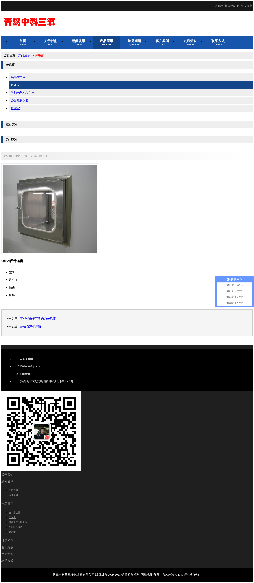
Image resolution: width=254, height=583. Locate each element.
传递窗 (39, 55)
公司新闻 (13, 490)
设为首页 (234, 6)
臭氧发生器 (18, 77)
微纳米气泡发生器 (23, 92)
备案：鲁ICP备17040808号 (170, 574)
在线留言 (221, 6)
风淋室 (15, 108)
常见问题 (7, 540)
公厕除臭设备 (20, 100)
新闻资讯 (7, 481)
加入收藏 (247, 6)
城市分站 (195, 574)
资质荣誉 (7, 554)
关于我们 (7, 474)
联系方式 (7, 560)
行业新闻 (13, 495)
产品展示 (24, 55)
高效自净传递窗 (30, 326)
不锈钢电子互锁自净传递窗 (38, 318)
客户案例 (7, 547)
